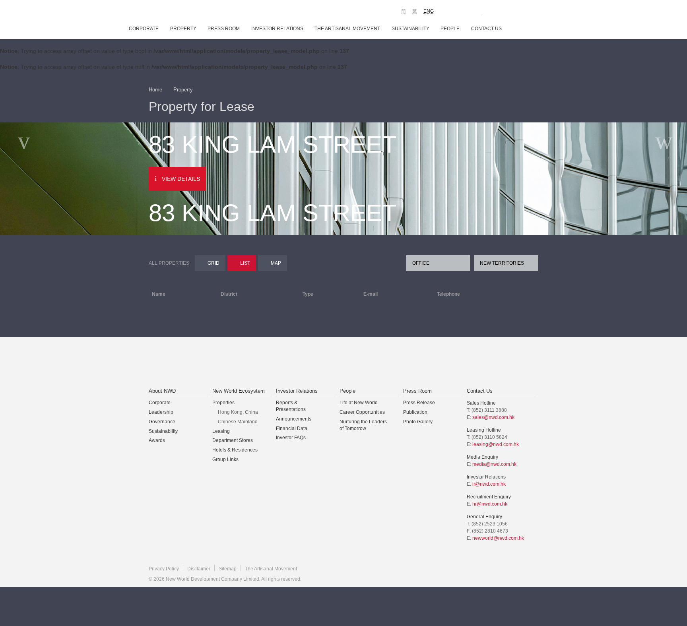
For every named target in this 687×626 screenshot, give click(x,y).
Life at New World (359, 402)
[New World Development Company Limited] (253, 363)
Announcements (293, 419)
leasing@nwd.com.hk (495, 444)
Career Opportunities (362, 412)
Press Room (224, 28)
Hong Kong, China (238, 412)
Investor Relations (277, 28)
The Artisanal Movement (347, 28)
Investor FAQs (291, 437)
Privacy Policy (164, 569)
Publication (415, 412)
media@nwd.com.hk (494, 464)
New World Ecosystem (238, 391)
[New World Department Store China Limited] (423, 363)
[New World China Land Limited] (333, 363)
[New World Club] (470, 10)
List (245, 263)
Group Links (225, 459)
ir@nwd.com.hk (489, 484)
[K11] (448, 10)
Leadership (161, 412)
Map (276, 263)
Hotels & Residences (235, 450)
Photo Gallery (418, 421)
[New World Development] (193, 12)
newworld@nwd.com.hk (498, 538)
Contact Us (486, 28)
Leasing (221, 431)
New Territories (502, 263)
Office (420, 263)
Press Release (419, 402)
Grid (213, 263)
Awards (157, 440)
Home (155, 90)
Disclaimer (198, 569)
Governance (162, 421)
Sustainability (410, 28)
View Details (181, 179)
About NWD (162, 391)
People (450, 28)
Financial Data (291, 428)
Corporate (144, 28)
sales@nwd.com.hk (493, 417)
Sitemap (228, 569)
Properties (223, 402)
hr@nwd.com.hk (489, 504)
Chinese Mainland (238, 421)
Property (183, 28)
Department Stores (232, 440)
